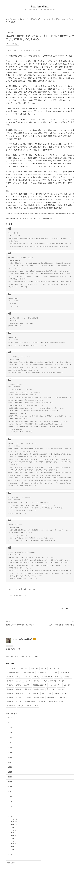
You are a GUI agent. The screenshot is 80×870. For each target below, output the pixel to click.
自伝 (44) (20, 706)
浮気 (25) (10, 693)
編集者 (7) (28, 689)
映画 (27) (43, 668)
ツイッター (17, 656)
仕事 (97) (10, 681)
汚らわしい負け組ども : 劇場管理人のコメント (23, 50)
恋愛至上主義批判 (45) (39, 685)
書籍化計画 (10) (39, 689)
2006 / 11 (14, 822)
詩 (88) (29, 697)
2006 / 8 (13, 830)
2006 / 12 (14, 819)
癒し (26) (18, 701)
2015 (10, 772)
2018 (10, 757)
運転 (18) (62, 697)
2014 (10, 777)
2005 (10, 854)
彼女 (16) (26, 685)
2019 (10, 752)
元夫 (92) (10, 689)
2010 (10, 796)
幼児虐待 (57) (42, 701)
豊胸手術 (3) (11, 706)
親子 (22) (61, 681)
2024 (10, 728)
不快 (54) (27, 681)
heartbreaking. (40, 6)
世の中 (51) (58, 676)
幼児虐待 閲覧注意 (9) (56, 701)
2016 (10, 767)
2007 (10, 811)
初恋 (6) (18, 685)
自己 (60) (27, 676)
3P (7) (28, 693)
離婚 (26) (18, 689)
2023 (10, 732)
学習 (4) (29, 706)
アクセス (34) (65, 672)
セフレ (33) (67, 685)
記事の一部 (9, 656)
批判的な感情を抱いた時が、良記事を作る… (21, 625)
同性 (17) (10, 685)
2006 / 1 (13, 849)
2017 (10, 762)
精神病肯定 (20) (39, 697)
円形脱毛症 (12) (47, 676)
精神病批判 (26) (51, 697)
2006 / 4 (13, 841)
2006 (10, 816)
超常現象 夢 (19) (30, 701)
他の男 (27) (19, 693)
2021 (10, 742)
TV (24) (64, 693)
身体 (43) (36, 676)
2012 (10, 787)
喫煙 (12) (10, 701)
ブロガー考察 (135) (13, 672)
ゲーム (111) (11, 668)
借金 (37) (36, 681)
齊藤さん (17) (51, 689)
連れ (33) (61, 689)
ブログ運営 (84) (54, 668)
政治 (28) (10, 697)
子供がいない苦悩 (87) (49, 681)
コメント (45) (53, 672)
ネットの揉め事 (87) (28, 672)
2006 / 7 (13, 833)
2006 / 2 (13, 846)
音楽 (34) (35, 693)
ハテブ (31, 656)
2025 (10, 723)
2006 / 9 (13, 827)
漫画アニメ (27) (46, 693)
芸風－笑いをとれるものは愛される (61, 625)
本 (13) (57, 693)
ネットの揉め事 (12, 44)
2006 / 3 (13, 844)
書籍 (36, 656)
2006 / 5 (13, 838)
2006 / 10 (14, 824)
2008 (10, 806)
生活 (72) (68, 676)
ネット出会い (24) (55, 685)
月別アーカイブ (11, 714)
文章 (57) (10, 676)
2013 (10, 782)
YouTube (24, 656)
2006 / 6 (13, 835)
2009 (10, 801)
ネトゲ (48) (34, 668)
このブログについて (13, 649)
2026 (10, 718)
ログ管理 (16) (42, 672)
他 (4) (36, 706)
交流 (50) (18, 676)
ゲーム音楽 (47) (22, 668)
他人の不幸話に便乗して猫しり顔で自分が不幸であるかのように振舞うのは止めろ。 (40, 37)
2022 (10, 737)
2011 (10, 792)
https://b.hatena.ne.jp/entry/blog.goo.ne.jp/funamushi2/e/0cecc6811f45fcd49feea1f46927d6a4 (46, 213)
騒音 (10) (18, 681)
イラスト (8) (19, 697)
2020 (10, 747)
